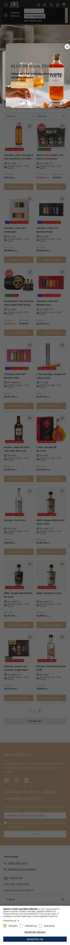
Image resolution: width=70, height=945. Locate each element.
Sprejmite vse (35, 939)
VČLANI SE (22, 84)
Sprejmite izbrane (35, 932)
